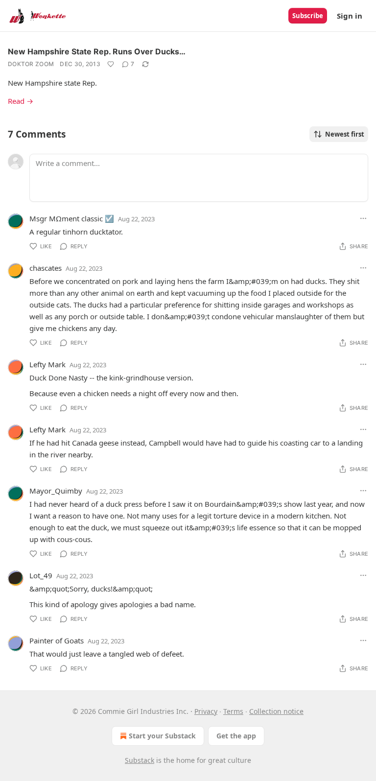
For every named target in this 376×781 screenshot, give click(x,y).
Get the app (236, 735)
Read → (20, 101)
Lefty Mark (47, 364)
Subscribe (307, 15)
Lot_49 (40, 575)
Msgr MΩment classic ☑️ (71, 218)
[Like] (110, 64)
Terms (233, 711)
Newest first (344, 134)
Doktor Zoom (31, 64)
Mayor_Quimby (55, 491)
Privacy (205, 711)
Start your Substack (162, 735)
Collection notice (276, 711)
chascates (45, 268)
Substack (139, 760)
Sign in (349, 16)
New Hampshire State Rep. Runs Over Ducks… (97, 51)
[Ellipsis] (363, 218)
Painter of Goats (56, 640)
